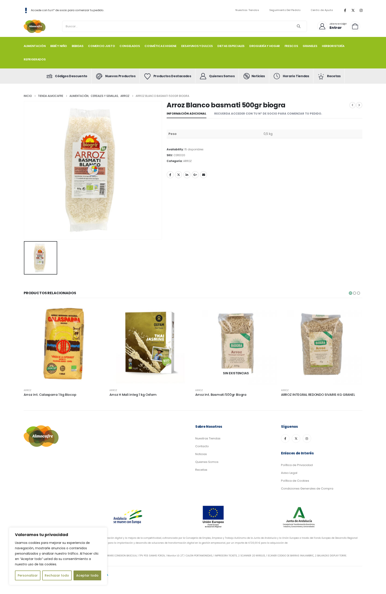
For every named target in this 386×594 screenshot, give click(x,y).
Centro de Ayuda (322, 10)
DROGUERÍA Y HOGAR (264, 46)
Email (203, 174)
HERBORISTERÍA (333, 46)
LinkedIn (187, 174)
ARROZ (187, 161)
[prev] (352, 105)
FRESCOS (291, 46)
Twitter (178, 174)
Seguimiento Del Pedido (284, 10)
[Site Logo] (35, 26)
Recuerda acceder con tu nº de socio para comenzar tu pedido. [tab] (268, 113)
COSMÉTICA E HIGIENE (160, 46)
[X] (353, 10)
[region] (58, 556)
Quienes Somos (206, 462)
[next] (359, 105)
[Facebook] (345, 10)
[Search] (299, 26)
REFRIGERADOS (35, 59)
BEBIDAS (78, 46)
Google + (195, 174)
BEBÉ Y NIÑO (58, 46)
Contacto (202, 446)
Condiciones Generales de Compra (307, 488)
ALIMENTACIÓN (35, 46)
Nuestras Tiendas (247, 10)
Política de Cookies (295, 481)
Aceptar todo (87, 575)
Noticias (201, 454)
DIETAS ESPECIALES (231, 46)
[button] (350, 293)
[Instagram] (361, 10)
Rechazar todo (57, 575)
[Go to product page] (64, 344)
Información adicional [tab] (186, 113)
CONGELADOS (130, 46)
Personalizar (28, 575)
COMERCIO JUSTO (101, 46)
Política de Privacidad (297, 465)
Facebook (170, 174)
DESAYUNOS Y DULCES (197, 46)
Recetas (201, 470)
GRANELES (310, 46)
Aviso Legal (289, 473)
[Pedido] (356, 26)
